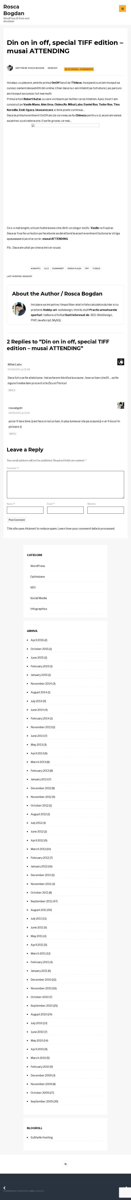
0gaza (30, 110)
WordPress (37, 566)
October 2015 (40, 649)
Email (50, 504)
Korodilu (12, 110)
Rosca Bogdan (36, 68)
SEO (33, 587)
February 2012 (40, 857)
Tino (116, 104)
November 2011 (41, 884)
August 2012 (39, 814)
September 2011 (41, 901)
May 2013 (37, 744)
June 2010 (37, 1032)
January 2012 (39, 866)
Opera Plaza (74, 268)
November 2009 (41, 1084)
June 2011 (37, 927)
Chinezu (81, 115)
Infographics (38, 608)
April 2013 (37, 753)
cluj (46, 268)
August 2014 (39, 692)
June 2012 (37, 831)
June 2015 (37, 657)
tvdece (96, 268)
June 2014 (37, 709)
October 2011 (39, 892)
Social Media (38, 598)
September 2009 (42, 1101)
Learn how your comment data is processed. (86, 528)
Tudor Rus (105, 104)
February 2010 (40, 1066)
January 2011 (39, 970)
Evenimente (86, 69)
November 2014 (41, 683)
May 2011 (37, 936)
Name (11, 504)
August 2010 (39, 1014)
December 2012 (41, 788)
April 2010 (37, 1049)
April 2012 (37, 840)
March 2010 (38, 1058)
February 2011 (40, 962)
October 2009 (40, 1092)
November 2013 (41, 727)
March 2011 (38, 953)
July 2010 (36, 1023)
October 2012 (39, 805)
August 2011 (39, 910)
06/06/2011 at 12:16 (19, 413)
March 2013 (38, 762)
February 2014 (40, 718)
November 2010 (41, 988)
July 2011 (36, 918)
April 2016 (37, 640)
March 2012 (38, 849)
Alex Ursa (47, 104)
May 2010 (37, 1040)
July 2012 (36, 823)
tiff (87, 268)
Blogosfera (71, 69)
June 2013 (37, 735)
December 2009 (41, 1075)
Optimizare (37, 576)
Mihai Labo (75, 104)
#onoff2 (35, 268)
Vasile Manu (31, 104)
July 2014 (36, 701)
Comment (12, 468)
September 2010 (42, 1005)
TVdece (76, 82)
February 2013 (40, 770)
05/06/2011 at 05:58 (19, 369)
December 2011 (41, 875)
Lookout (39, 1191)
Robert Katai (32, 99)
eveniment (58, 268)
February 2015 (40, 666)
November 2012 (41, 797)
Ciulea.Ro (60, 104)
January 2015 (39, 675)
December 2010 (41, 979)
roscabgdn (15, 408)
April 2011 (37, 944)
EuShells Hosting (42, 1137)
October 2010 (40, 997)
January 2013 (39, 779)
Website (91, 504)
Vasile (95, 228)
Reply (12, 390)
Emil (22, 110)
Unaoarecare (44, 110)
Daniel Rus (91, 104)
